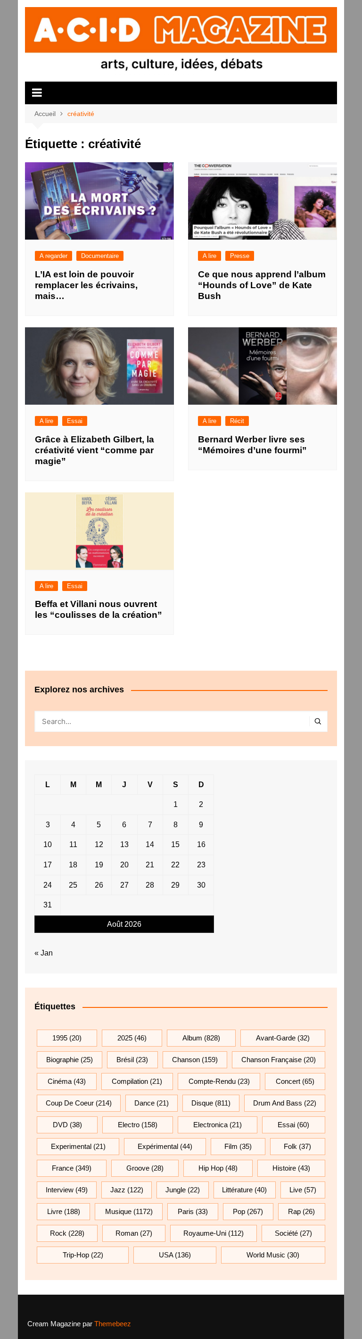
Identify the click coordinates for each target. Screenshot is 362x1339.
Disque (210, 1103)
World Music (273, 1255)
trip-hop (83, 1255)
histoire (291, 1168)
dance (151, 1103)
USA (175, 1255)
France (71, 1168)
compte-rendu (219, 1081)
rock (67, 1233)
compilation (137, 1081)
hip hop (218, 1168)
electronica (217, 1125)
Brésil (132, 1060)
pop (248, 1211)
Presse (239, 255)
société (293, 1233)
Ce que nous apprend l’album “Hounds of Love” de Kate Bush (262, 285)
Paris (193, 1211)
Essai (74, 420)
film (238, 1146)
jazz (126, 1190)
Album (201, 1038)
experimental (78, 1146)
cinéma (67, 1081)
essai (293, 1125)
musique (129, 1211)
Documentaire (100, 255)
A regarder (53, 255)
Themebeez (112, 1324)
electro (137, 1125)
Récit (237, 420)
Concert (295, 1081)
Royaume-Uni (213, 1233)
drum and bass (284, 1103)
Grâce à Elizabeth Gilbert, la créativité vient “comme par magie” (94, 450)
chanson (195, 1060)
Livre (63, 1211)
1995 (67, 1038)
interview (67, 1190)
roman (133, 1233)
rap (301, 1211)
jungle (182, 1190)
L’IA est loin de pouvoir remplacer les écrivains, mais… (86, 285)
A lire (209, 255)
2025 (132, 1038)
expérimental (165, 1146)
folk (297, 1146)
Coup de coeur (79, 1103)
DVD (67, 1125)
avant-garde (283, 1038)
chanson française (278, 1060)
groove (145, 1168)
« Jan (43, 953)
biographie (69, 1060)
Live (302, 1190)
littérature (244, 1190)
